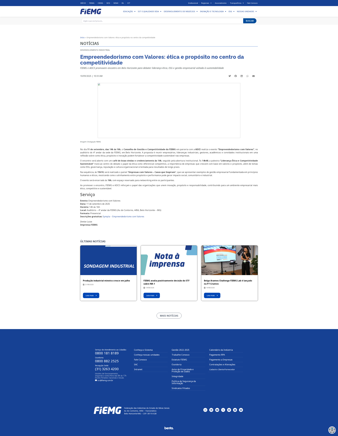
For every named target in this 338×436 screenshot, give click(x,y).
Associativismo (221, 3)
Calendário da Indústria (221, 349)
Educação (128, 11)
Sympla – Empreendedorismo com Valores (123, 216)
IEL (123, 3)
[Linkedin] (211, 410)
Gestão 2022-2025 (180, 349)
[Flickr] (235, 410)
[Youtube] (217, 410)
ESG (230, 11)
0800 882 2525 (107, 361)
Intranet (138, 369)
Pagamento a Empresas (221, 359)
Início (83, 3)
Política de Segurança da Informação (184, 382)
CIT (128, 3)
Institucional (193, 3)
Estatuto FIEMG (179, 359)
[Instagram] (205, 410)
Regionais (205, 3)
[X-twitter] (223, 410)
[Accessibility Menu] (332, 430)
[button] (230, 76)
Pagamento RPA (217, 354)
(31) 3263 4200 (107, 368)
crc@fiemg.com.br (105, 380)
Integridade (177, 376)
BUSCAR (250, 20)
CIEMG (100, 3)
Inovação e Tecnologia (212, 11)
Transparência (235, 3)
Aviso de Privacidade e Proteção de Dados (183, 370)
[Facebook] (229, 410)
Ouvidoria (176, 364)
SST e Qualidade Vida (148, 11)
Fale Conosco (252, 3)
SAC (136, 364)
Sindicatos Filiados (181, 388)
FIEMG (91, 3)
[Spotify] (241, 410)
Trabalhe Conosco (180, 354)
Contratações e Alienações (222, 364)
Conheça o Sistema (143, 349)
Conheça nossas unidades (146, 354)
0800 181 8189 (107, 353)
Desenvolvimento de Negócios (179, 11)
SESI (108, 3)
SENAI (115, 3)
